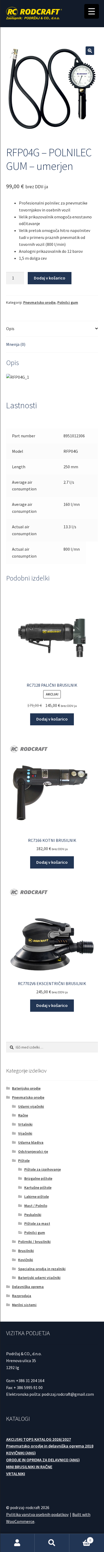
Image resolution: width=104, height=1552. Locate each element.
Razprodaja (21, 1295)
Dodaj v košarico (49, 278)
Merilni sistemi (24, 1304)
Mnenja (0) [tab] (15, 344)
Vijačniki (25, 1133)
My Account (17, 1543)
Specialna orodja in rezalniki (42, 1268)
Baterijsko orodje (26, 1088)
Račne (23, 1115)
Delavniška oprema (28, 1286)
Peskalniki (32, 1214)
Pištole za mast (37, 1223)
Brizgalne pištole (38, 1178)
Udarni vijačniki (31, 1106)
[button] (90, 50)
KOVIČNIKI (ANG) (21, 1452)
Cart (80, 1538)
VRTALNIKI (15, 1473)
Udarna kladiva (30, 1142)
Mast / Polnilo (35, 1205)
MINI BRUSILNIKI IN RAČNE (29, 1466)
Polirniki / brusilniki (34, 1241)
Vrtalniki (25, 1124)
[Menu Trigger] (91, 11)
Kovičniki (25, 1259)
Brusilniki (26, 1250)
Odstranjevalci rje (33, 1151)
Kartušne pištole (37, 1187)
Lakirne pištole (36, 1196)
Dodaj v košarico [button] (52, 719)
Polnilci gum (67, 302)
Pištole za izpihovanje (42, 1169)
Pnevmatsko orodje (39, 302)
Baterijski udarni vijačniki (39, 1277)
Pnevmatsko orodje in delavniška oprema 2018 (49, 1446)
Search (52, 1543)
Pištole (24, 1160)
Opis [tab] (10, 328)
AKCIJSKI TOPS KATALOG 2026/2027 (38, 1439)
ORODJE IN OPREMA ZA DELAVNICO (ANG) (43, 1459)
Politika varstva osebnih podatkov (37, 1514)
